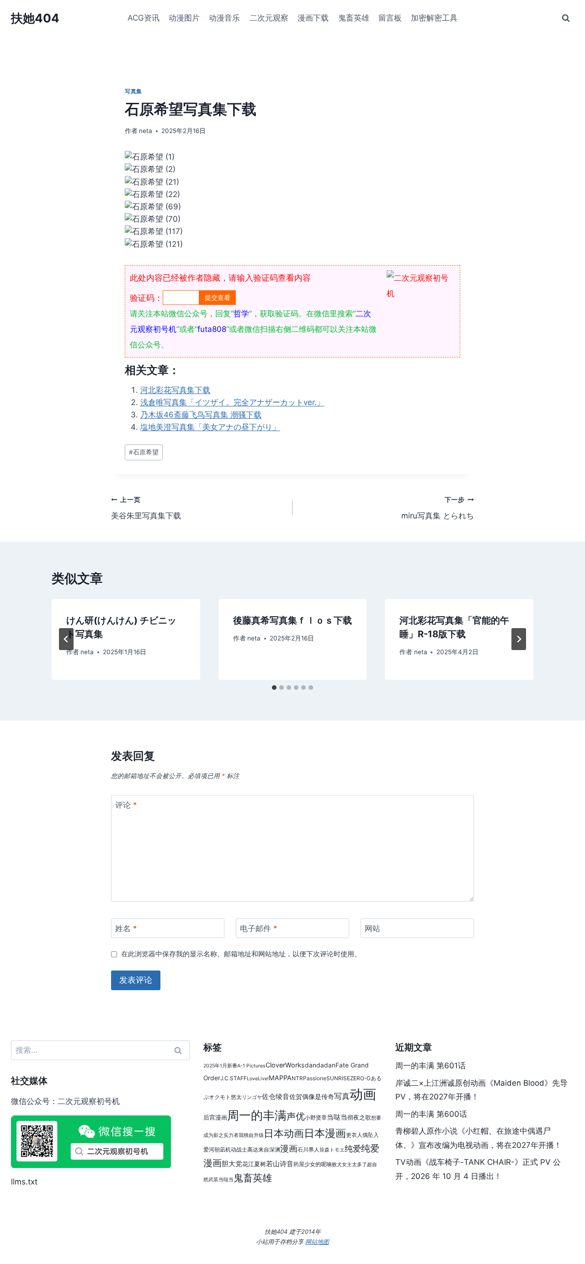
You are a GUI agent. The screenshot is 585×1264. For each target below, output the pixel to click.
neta (145, 130)
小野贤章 (316, 1117)
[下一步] (518, 639)
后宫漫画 (215, 1117)
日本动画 (284, 1133)
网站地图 (317, 1241)
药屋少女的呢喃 (312, 1164)
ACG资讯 (144, 17)
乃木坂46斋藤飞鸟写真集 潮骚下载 (200, 414)
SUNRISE (338, 1078)
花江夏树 (254, 1164)
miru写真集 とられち (437, 508)
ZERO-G (360, 1078)
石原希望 (144, 452)
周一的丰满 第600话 (431, 1114)
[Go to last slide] (66, 639)
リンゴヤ (252, 1097)
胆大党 (232, 1163)
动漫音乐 (224, 17)
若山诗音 (279, 1163)
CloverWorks (285, 1065)
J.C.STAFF (233, 1078)
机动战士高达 (241, 1149)
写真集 (133, 91)
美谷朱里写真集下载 (146, 508)
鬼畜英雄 (353, 17)
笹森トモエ (332, 1150)
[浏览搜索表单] (566, 18)
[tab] (274, 687)
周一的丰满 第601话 (430, 1065)
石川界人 (308, 1149)
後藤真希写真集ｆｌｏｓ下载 (292, 620)
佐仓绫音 (275, 1096)
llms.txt (24, 1181)
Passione (314, 1078)
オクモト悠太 (225, 1096)
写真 (342, 1096)
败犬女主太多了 (349, 1165)
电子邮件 (258, 928)
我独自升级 (251, 1135)
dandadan (320, 1065)
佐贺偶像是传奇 (311, 1096)
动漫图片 (184, 17)
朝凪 (219, 1149)
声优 (296, 1116)
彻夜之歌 (359, 1117)
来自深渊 (269, 1149)
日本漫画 (325, 1133)
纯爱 (353, 1148)
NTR (297, 1078)
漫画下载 (313, 17)
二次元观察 (269, 17)
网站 (372, 928)
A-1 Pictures (251, 1066)
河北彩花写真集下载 (175, 390)
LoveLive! (258, 1079)
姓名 (126, 928)
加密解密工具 (434, 17)
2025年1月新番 (220, 1066)
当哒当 (337, 1117)
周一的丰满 (257, 1115)
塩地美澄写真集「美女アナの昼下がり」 (210, 427)
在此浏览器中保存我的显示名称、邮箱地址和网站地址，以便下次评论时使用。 (241, 953)
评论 (126, 805)
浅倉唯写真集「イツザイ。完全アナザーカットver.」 (232, 402)
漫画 (289, 1148)
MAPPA (280, 1078)
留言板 (390, 17)
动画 (363, 1094)
